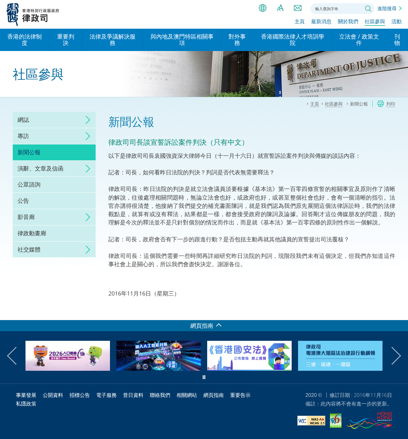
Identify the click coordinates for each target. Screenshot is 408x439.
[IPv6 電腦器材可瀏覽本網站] (336, 421)
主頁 (300, 21)
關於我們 (348, 21)
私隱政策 (26, 403)
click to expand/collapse (86, 119)
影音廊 (26, 217)
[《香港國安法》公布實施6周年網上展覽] (249, 368)
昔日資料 (133, 395)
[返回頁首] (399, 311)
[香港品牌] (369, 421)
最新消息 (321, 21)
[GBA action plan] (340, 368)
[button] (16, 355)
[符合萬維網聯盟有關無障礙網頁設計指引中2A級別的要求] (311, 422)
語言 (262, 8)
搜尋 (368, 8)
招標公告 (79, 395)
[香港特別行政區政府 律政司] (33, 14)
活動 (396, 21)
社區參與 (375, 21)
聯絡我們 (297, 8)
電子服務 (106, 395)
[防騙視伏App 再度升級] (158, 368)
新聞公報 (29, 152)
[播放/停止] (204, 377)
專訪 (23, 136)
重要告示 (240, 395)
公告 (23, 200)
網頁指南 (213, 395)
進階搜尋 (387, 8)
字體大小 (280, 8)
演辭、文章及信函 (40, 168)
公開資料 (53, 395)
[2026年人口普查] (68, 368)
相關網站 (187, 395)
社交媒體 (29, 249)
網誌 (23, 119)
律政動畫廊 (32, 233)
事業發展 (26, 395)
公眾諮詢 (29, 184)
